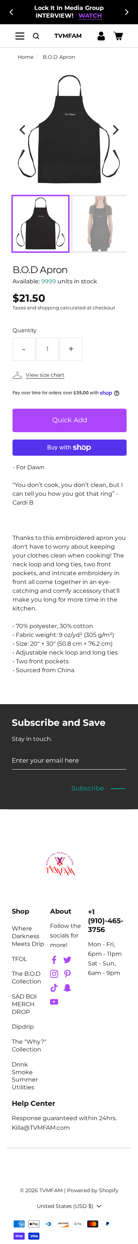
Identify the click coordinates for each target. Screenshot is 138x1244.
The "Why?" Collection (29, 1045)
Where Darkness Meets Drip (28, 936)
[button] (36, 35)
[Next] (126, 12)
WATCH (90, 15)
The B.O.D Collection (26, 977)
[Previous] (12, 12)
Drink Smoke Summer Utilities (25, 1076)
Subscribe (87, 788)
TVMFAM (51, 1190)
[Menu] (20, 35)
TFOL (19, 959)
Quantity (24, 330)
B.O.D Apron (59, 57)
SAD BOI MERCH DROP (24, 1004)
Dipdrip (23, 1026)
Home (25, 57)
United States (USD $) (65, 1206)
